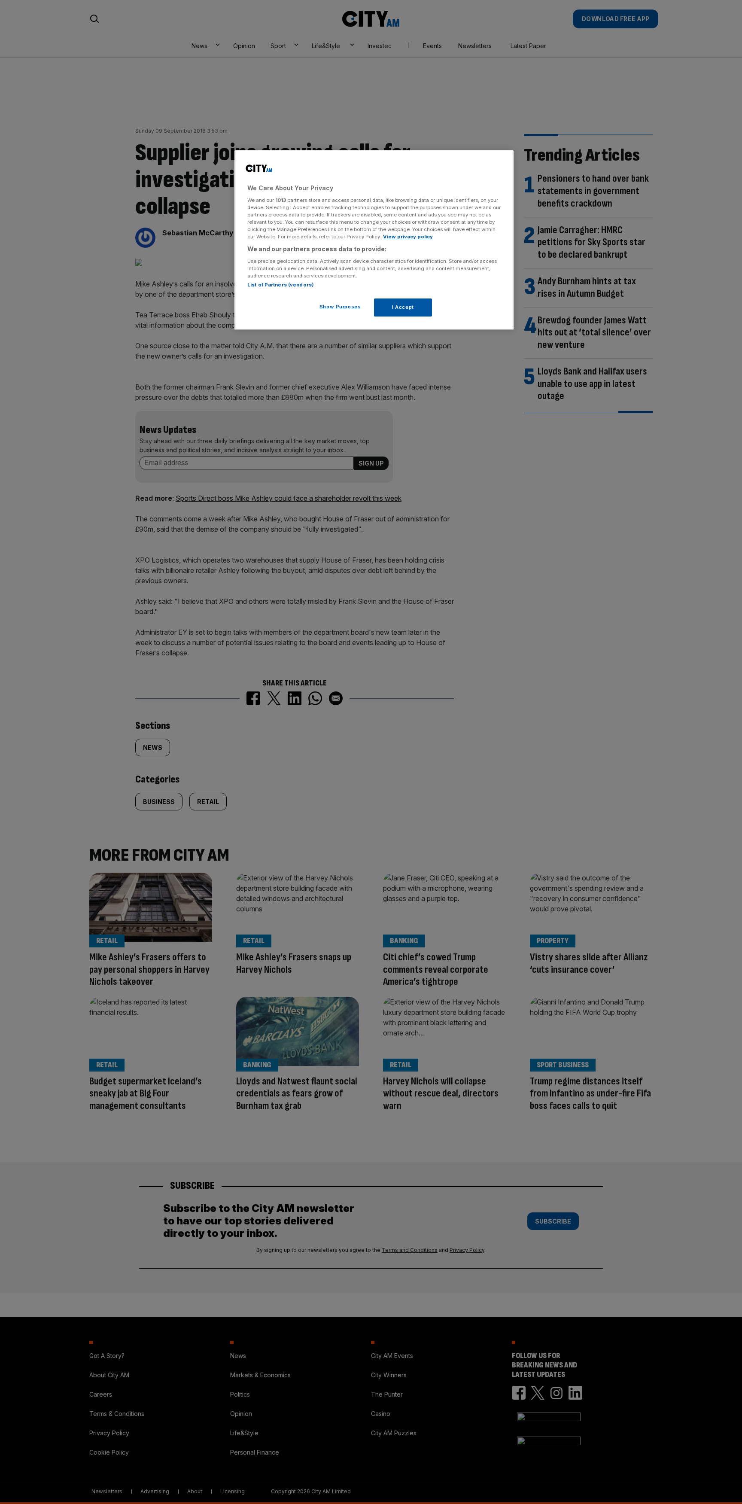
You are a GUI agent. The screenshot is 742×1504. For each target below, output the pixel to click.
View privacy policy (408, 237)
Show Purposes (340, 307)
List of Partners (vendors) (280, 285)
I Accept (403, 307)
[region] (374, 240)
